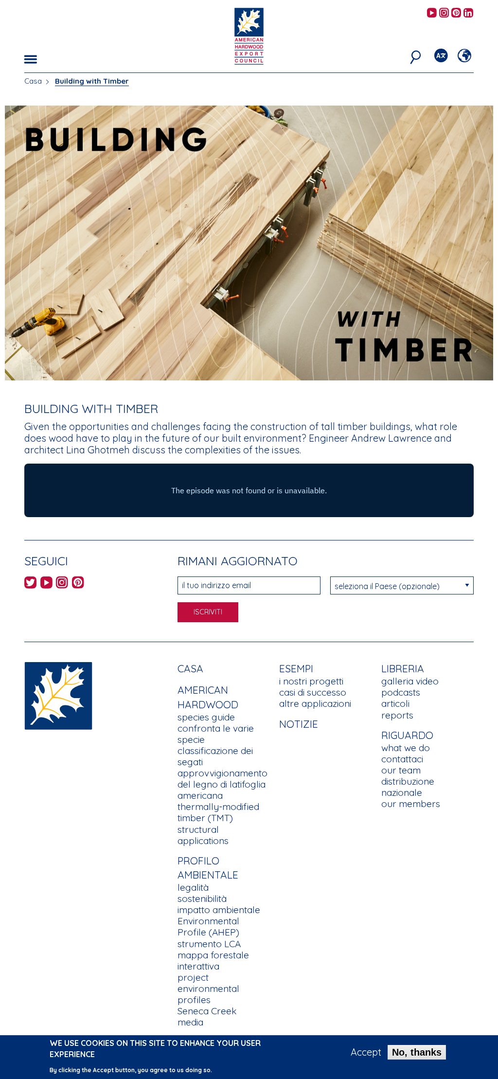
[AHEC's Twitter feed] (30, 584)
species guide (206, 717)
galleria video (410, 681)
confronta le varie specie (216, 733)
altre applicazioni (315, 703)
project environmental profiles (208, 988)
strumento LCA (209, 944)
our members (410, 803)
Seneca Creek (207, 1011)
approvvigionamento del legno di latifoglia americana (222, 784)
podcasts (400, 692)
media (190, 1022)
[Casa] (58, 695)
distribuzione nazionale (407, 786)
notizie (298, 724)
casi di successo (312, 692)
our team (401, 770)
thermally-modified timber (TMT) (218, 812)
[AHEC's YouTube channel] (432, 13)
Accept (366, 1052)
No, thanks (417, 1052)
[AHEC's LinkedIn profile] (468, 13)
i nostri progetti (311, 681)
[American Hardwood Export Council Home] (248, 35)
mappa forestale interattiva (213, 960)
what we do (405, 748)
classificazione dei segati (215, 756)
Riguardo (407, 735)
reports (397, 715)
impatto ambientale (219, 910)
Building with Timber (92, 81)
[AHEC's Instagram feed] (444, 13)
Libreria (402, 668)
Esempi (296, 668)
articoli (395, 703)
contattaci (402, 759)
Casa (33, 81)
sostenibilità (202, 898)
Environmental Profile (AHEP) (208, 926)
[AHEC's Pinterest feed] (456, 13)
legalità (193, 887)
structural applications (203, 835)
